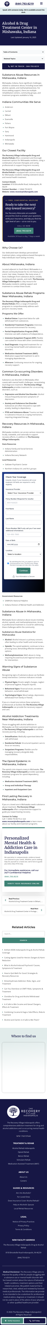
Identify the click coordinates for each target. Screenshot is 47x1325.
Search (23, 940)
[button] (43, 52)
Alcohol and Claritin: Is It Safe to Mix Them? (21, 1020)
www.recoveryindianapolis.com (24, 192)
